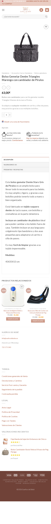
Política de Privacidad (11, 412)
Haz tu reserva (32, 138)
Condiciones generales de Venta (15, 376)
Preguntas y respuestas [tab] (13, 170)
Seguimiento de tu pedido (12, 389)
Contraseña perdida (10, 394)
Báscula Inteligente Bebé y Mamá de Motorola (13, 312)
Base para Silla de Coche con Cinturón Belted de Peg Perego (38, 313)
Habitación (43, 480)
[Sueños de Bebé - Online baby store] (25, 10)
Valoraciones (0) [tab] (10, 165)
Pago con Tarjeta (9, 421)
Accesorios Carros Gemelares (22, 73)
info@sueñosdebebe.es (10, 338)
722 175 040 (6, 347)
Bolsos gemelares (41, 73)
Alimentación (11, 481)
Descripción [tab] (8, 160)
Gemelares (5, 73)
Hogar (18, 483)
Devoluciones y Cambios (12, 381)
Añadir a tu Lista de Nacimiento (17, 122)
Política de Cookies (10, 416)
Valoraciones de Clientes (12, 425)
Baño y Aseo (23, 481)
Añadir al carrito (13, 319)
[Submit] (46, 17)
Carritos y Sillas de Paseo (13, 480)
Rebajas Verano (29, 483)
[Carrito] (47, 10)
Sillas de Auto (31, 480)
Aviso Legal (6, 407)
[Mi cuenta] (41, 10)
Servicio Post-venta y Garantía (14, 385)
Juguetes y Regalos (38, 481)
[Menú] (3, 10)
